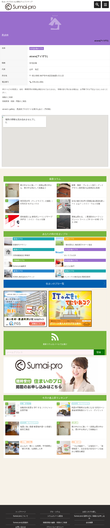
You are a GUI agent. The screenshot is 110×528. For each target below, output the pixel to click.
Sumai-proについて (20, 516)
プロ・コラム (55, 512)
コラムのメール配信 (55, 516)
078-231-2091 (37, 82)
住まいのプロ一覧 (55, 283)
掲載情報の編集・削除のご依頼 (55, 523)
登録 (98, 352)
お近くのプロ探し (89, 512)
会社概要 (89, 523)
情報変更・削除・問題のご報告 (14, 101)
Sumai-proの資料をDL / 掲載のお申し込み (89, 517)
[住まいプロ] (20, 6)
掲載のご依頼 (7, 97)
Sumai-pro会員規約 (20, 523)
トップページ (20, 512)
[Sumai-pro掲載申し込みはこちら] (55, 391)
